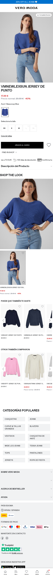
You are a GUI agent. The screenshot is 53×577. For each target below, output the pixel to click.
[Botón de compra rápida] (23, 282)
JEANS (33, 419)
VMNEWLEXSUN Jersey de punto (23, 88)
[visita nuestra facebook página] (2, 539)
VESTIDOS (9, 436)
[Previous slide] (3, 320)
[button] (4, 128)
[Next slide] (49, 320)
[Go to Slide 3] (26, 78)
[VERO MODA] (26, 8)
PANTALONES (36, 453)
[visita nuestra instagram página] (7, 539)
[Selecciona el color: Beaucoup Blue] (5, 112)
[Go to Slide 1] (17, 78)
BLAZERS (34, 426)
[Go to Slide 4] (31, 78)
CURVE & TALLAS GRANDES (13, 427)
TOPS (7, 453)
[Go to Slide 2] (22, 78)
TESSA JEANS (36, 446)
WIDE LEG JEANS (12, 446)
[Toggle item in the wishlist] (48, 145)
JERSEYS (9, 460)
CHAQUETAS (11, 419)
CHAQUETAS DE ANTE (37, 437)
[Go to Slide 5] (36, 78)
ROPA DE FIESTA (37, 460)
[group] (11, 323)
